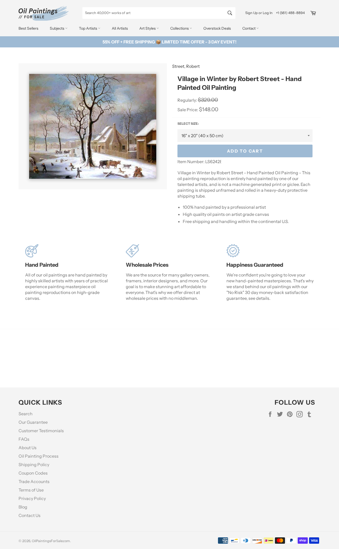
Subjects (57, 28)
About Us (28, 447)
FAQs (24, 439)
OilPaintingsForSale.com (51, 541)
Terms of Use (31, 490)
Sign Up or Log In (259, 13)
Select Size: (188, 124)
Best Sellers (28, 28)
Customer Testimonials (41, 430)
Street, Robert (186, 66)
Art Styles (148, 28)
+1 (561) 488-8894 (290, 13)
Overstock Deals (217, 28)
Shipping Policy (34, 464)
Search (26, 413)
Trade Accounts (34, 481)
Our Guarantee (33, 422)
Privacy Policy (32, 498)
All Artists (120, 28)
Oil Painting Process (39, 456)
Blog (23, 507)
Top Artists (88, 28)
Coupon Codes (33, 473)
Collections (180, 28)
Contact (249, 28)
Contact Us (30, 515)
